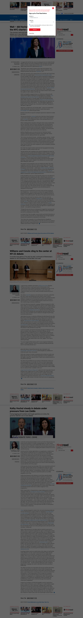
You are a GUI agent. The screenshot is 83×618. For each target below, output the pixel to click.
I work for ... (31, 20)
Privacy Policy (31, 33)
